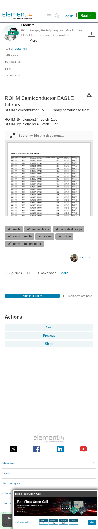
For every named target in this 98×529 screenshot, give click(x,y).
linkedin (60, 449)
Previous (49, 335)
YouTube (83, 449)
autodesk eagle (71, 229)
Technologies (11, 483)
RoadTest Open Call (28, 493)
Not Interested (21, 522)
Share (49, 343)
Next (49, 327)
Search (57, 16)
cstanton (21, 48)
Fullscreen (12, 135)
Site (48, 16)
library (48, 236)
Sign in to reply (32, 295)
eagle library (40, 229)
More (33, 40)
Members (8, 463)
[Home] (17, 15)
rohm (67, 236)
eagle (16, 229)
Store (5, 513)
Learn (6, 473)
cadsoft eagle (22, 236)
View (92, 522)
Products (27, 25)
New (91, 33)
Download (89, 95)
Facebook (36, 449)
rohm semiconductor (27, 243)
